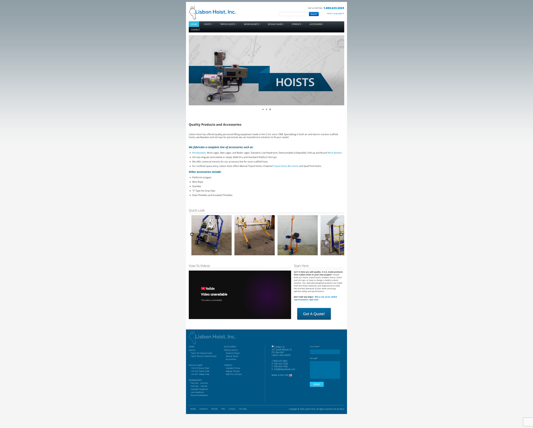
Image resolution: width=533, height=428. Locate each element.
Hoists (208, 24)
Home (194, 24)
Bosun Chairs (275, 24)
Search (314, 14)
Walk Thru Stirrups (234, 374)
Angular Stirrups (233, 371)
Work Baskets (252, 24)
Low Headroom (197, 392)
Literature (203, 408)
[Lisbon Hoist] (212, 12)
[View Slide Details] (209, 235)
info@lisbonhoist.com (284, 369)
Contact (195, 29)
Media (193, 408)
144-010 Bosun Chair (200, 368)
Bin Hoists (293, 166)
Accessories (316, 24)
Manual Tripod (232, 356)
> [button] (341, 234)
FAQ (223, 408)
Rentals (214, 408)
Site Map (243, 408)
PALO (342, 409)
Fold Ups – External (199, 383)
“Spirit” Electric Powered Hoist (204, 356)
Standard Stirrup (233, 368)
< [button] (192, 234)
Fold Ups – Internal (199, 386)
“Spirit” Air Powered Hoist (201, 353)
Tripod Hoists (228, 24)
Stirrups (296, 24)
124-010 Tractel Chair (200, 371)
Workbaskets (199, 152)
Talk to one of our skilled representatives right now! (315, 298)
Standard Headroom (199, 389)
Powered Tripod (232, 353)
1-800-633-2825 (333, 8)
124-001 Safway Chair (200, 374)
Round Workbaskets (199, 395)
